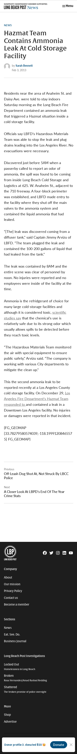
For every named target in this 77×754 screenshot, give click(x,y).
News (8, 25)
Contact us (11, 598)
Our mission (12, 584)
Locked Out (19, 667)
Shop (7, 715)
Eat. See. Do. (12, 634)
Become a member (16, 604)
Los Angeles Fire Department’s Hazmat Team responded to (37, 398)
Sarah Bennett (24, 65)
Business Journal (15, 641)
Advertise (10, 721)
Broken (25, 678)
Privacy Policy (13, 591)
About (8, 577)
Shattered (25, 689)
